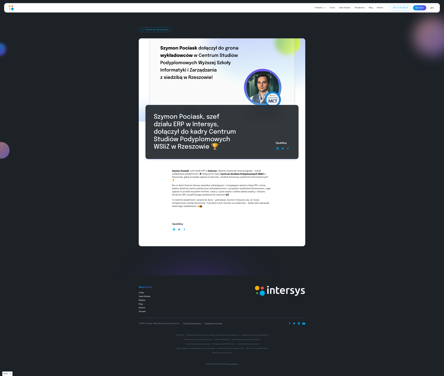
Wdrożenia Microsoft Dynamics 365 (230, 348)
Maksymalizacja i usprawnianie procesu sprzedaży (196, 348)
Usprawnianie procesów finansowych (198, 339)
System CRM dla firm (222, 339)
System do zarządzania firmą (256, 348)
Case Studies (344, 8)
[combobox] (7, 373)
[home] (16, 7)
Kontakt (420, 8)
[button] (320, 7)
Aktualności (360, 8)
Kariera (380, 8)
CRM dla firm (180, 335)
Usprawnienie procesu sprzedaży (198, 344)
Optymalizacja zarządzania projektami (246, 339)
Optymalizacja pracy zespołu (248, 344)
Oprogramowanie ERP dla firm (224, 344)
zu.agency (233, 364)
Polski (6, 373)
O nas (332, 8)
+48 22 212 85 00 (400, 8)
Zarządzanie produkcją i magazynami (255, 335)
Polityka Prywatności (192, 323)
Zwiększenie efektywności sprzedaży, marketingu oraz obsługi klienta (213, 335)
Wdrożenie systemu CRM (222, 353)
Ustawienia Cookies (213, 323)
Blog (371, 8)
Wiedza (142, 300)
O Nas (141, 293)
